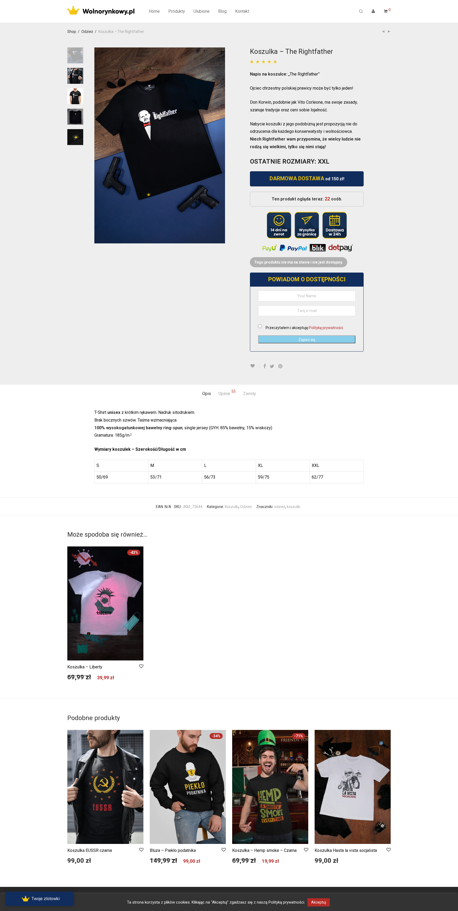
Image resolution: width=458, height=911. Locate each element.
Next (222, 146)
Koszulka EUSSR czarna (89, 850)
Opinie (227, 392)
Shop (71, 31)
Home (154, 11)
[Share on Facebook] (264, 366)
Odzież (87, 31)
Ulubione (201, 11)
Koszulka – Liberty (84, 666)
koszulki (293, 507)
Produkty (176, 11)
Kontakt (242, 11)
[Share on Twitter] (272, 366)
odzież (279, 507)
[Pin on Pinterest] (280, 366)
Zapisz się (306, 340)
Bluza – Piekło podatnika (173, 850)
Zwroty (249, 393)
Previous (97, 146)
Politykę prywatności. (326, 328)
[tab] (207, 393)
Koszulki (232, 507)
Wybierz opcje (76, 679)
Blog (222, 11)
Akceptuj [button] (318, 902)
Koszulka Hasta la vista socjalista (346, 850)
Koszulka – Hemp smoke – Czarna (264, 850)
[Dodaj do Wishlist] (254, 366)
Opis (206, 393)
